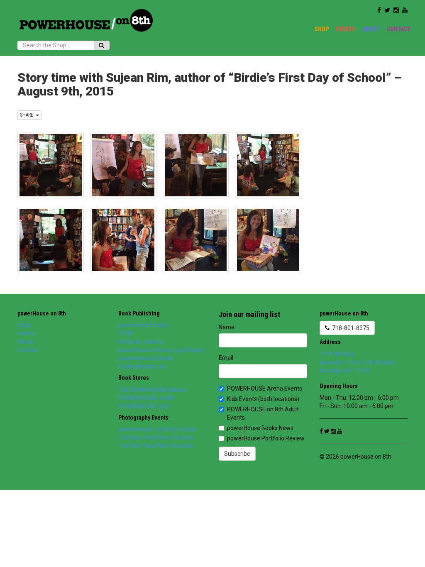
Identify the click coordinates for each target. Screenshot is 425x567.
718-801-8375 (349, 328)
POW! (125, 333)
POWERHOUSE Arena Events (264, 388)
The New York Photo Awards (155, 445)
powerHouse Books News (260, 428)
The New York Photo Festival (155, 437)
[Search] (101, 45)
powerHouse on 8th (41, 313)
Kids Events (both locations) (263, 399)
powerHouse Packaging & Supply (161, 350)
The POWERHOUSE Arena (152, 389)
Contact (398, 29)
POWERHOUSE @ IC (144, 406)
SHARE (28, 115)
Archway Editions (141, 341)
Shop (322, 29)
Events (345, 29)
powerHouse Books (143, 325)
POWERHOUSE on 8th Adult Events (263, 413)
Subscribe (237, 453)
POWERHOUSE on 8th (146, 398)
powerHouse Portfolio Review (157, 429)
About (371, 29)
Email (226, 357)
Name (226, 327)
